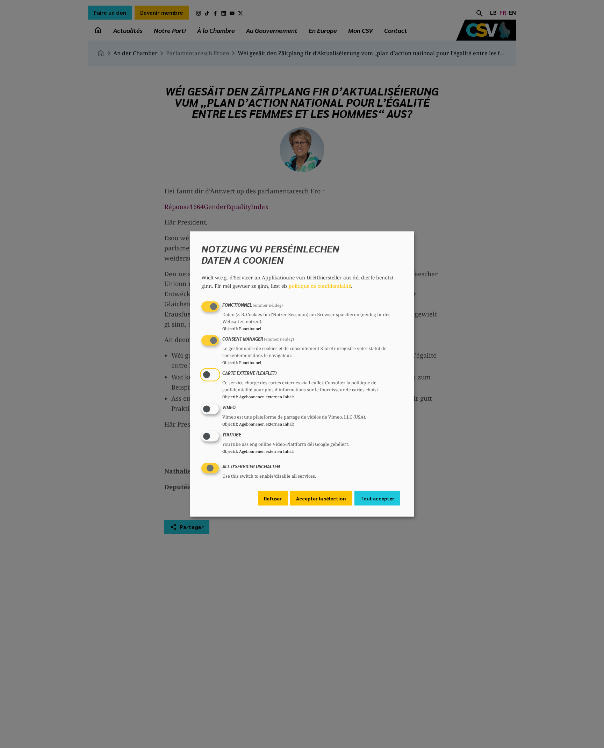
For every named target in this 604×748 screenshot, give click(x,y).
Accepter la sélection (321, 498)
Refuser (273, 498)
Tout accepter (377, 498)
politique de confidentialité (320, 285)
